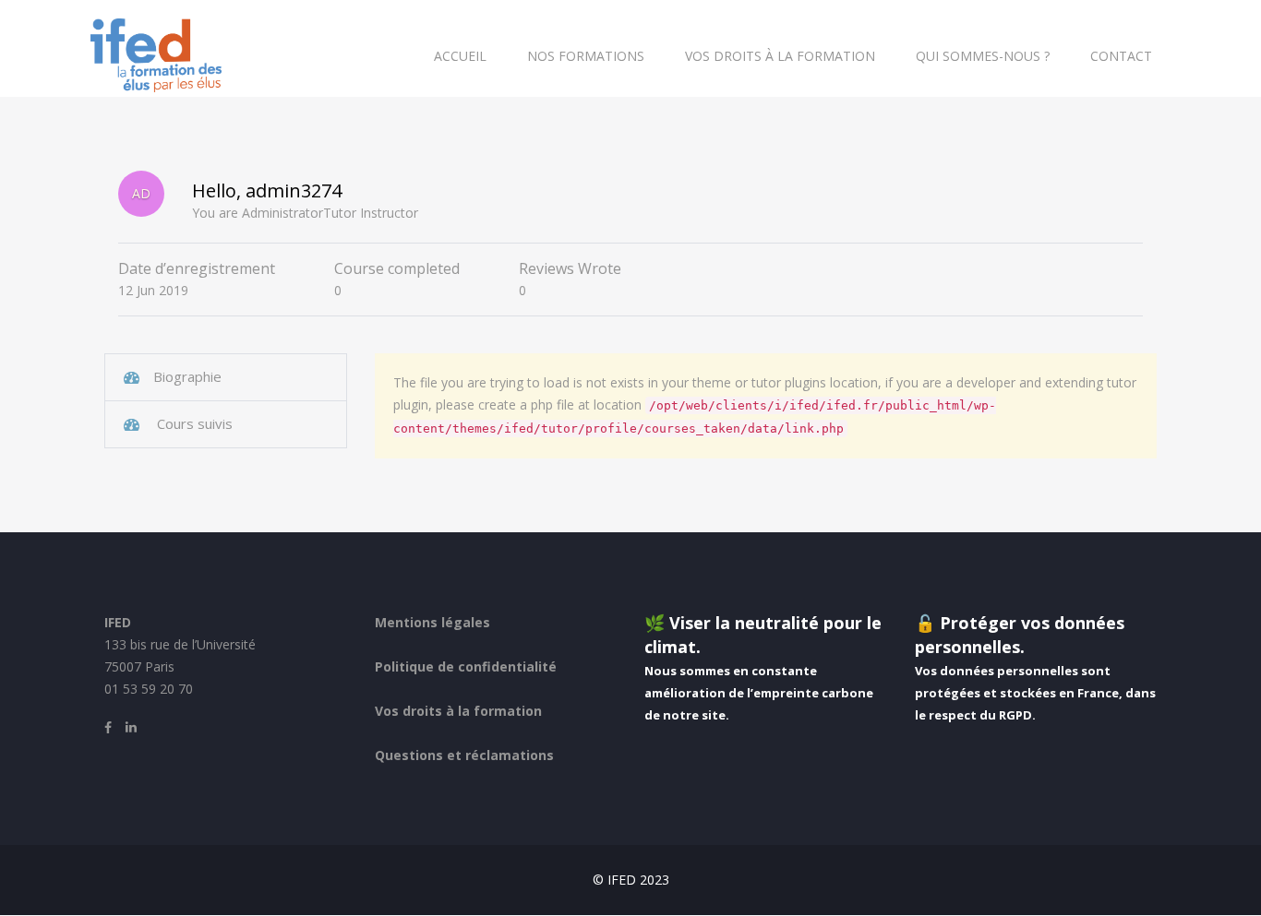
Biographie (187, 376)
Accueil (460, 56)
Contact (1121, 56)
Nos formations (585, 56)
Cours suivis (193, 423)
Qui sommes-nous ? (983, 56)
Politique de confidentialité (466, 666)
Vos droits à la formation (780, 56)
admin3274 (294, 190)
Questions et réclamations (464, 755)
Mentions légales (432, 622)
